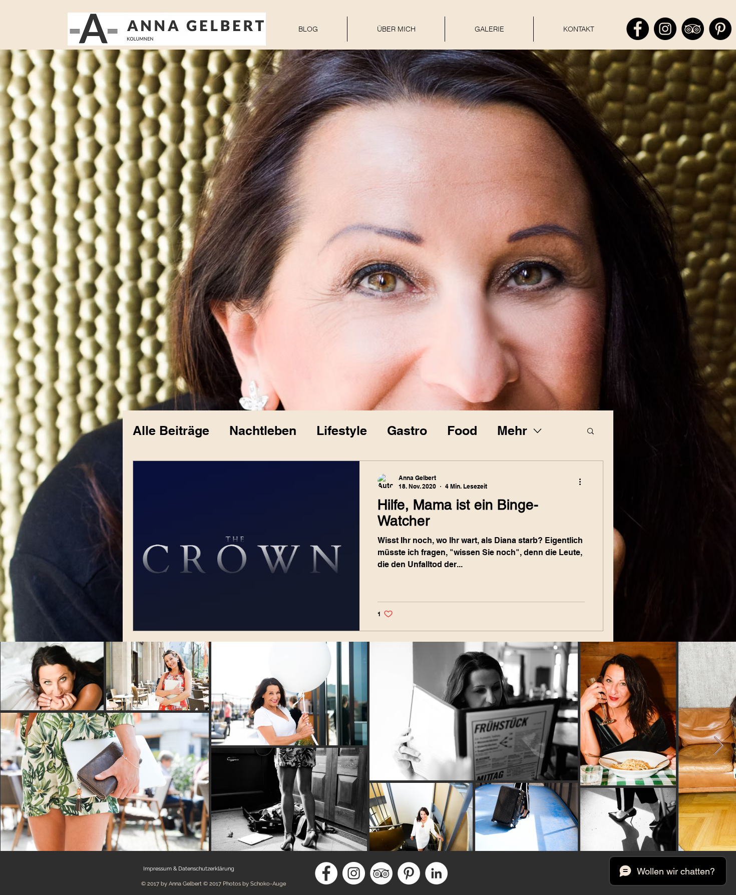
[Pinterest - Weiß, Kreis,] (409, 873)
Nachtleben (262, 430)
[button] (590, 431)
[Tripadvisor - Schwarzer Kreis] (692, 29)
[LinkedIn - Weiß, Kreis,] (436, 873)
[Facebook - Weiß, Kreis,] (326, 873)
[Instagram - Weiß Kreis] (353, 873)
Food (462, 430)
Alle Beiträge (171, 430)
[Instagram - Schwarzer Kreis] (665, 29)
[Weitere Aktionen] (583, 482)
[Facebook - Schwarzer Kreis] (637, 29)
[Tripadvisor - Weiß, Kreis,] (381, 873)
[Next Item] (718, 746)
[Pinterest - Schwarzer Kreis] (720, 29)
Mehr (512, 430)
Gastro (407, 430)
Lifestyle (341, 430)
